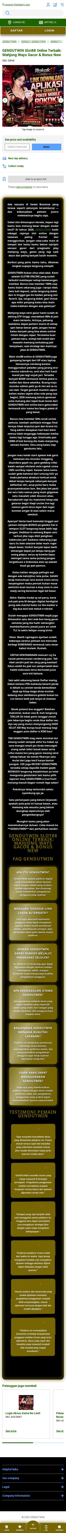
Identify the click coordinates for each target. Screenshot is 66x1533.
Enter (46, 146)
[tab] (17, 1442)
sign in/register (24, 187)
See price (11, 1431)
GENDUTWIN (43, 229)
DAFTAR (17, 30)
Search (7, 13)
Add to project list (36, 179)
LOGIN (49, 30)
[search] (33, 13)
